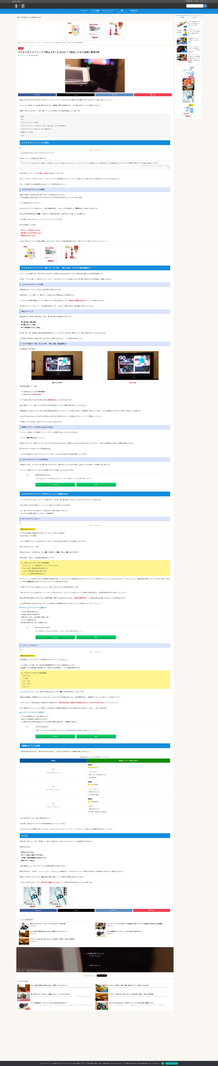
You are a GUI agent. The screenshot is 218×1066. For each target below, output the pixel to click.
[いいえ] (216, 1063)
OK (163, 1063)
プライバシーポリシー (171, 1063)
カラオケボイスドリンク (53, 772)
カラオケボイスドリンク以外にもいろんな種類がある (36, 129)
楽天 (96, 484)
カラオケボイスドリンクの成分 (30, 122)
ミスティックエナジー (53, 806)
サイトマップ (203, 1)
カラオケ (21, 48)
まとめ (23, 135)
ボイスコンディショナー (53, 789)
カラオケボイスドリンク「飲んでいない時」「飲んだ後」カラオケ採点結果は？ (44, 125)
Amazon (55, 484)
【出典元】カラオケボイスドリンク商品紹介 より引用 (154, 165)
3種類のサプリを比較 (27, 132)
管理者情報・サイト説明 (192, 1)
